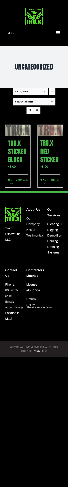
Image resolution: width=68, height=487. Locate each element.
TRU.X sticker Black (17, 151)
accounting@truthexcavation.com (13, 307)
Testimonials (34, 235)
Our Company (33, 221)
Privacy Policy (39, 351)
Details (24, 180)
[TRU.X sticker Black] (17, 130)
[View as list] (36, 110)
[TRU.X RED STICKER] (50, 130)
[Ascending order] (52, 91)
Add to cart (13, 181)
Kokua (30, 230)
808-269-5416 (11, 293)
